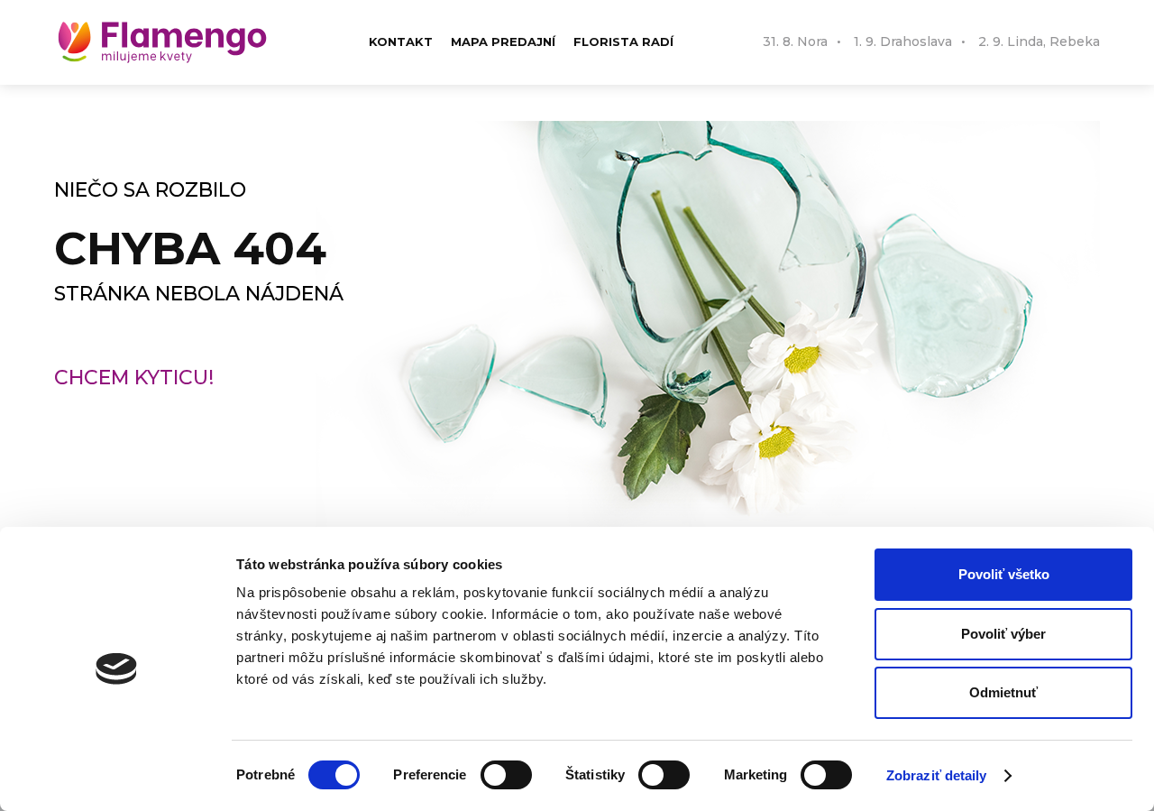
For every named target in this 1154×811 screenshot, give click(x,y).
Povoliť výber (1003, 633)
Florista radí (623, 41)
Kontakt (401, 41)
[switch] (506, 774)
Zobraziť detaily (936, 775)
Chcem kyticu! (134, 377)
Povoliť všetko (1003, 574)
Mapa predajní (503, 41)
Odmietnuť (1003, 692)
